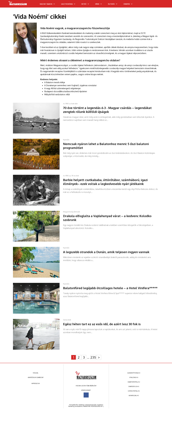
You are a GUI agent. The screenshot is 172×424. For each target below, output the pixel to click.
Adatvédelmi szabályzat (35, 377)
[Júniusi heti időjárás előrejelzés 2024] (38, 349)
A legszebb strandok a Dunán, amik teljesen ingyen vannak (106, 252)
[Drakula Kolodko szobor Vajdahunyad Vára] (38, 241)
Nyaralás (66, 140)
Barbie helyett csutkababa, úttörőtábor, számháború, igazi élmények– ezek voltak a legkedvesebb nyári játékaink (105, 182)
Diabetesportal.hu (134, 382)
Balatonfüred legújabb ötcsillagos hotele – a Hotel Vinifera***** (110, 288)
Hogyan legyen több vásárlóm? (86, 385)
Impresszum (35, 383)
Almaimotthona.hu (133, 373)
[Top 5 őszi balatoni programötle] (38, 169)
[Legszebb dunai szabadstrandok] (38, 277)
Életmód (111, 4)
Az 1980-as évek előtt (70, 104)
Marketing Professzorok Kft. (93, 406)
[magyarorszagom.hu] (18, 4)
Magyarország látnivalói (71, 212)
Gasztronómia (67, 4)
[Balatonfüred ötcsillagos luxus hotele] (38, 313)
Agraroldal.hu (134, 395)
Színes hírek (67, 320)
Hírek (97, 4)
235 (93, 357)
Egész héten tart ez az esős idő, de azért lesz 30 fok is (102, 324)
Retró (83, 4)
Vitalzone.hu (133, 377)
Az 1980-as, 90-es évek (71, 176)
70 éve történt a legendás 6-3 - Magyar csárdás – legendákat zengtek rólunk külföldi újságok (107, 110)
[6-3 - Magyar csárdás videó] (38, 133)
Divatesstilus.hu (133, 386)
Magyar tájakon (46, 4)
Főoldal (35, 373)
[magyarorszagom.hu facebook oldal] (86, 395)
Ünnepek (127, 4)
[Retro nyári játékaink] (38, 205)
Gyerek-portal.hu (134, 391)
